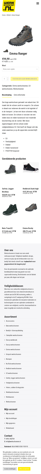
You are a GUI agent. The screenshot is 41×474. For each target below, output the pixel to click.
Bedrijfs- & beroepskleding (14, 330)
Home (3, 15)
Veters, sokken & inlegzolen (15, 387)
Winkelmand (10, 428)
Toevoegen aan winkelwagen (24, 79)
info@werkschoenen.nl (13, 441)
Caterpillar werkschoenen (14, 335)
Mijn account (10, 413)
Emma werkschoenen (20, 86)
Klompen (9, 359)
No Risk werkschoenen (13, 364)
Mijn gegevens (10, 423)
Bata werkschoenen (12, 326)
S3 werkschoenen (12, 373)
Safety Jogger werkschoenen (15, 378)
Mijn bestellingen (11, 418)
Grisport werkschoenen (13, 354)
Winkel (9, 15)
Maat (4, 65)
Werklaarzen (10, 397)
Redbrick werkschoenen (14, 368)
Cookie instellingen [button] (9, 469)
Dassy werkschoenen (13, 345)
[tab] (7, 95)
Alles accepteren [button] (24, 469)
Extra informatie (19, 95)
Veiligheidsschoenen (13, 383)
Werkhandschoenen (12, 392)
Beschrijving (7, 95)
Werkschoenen (18, 89)
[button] (37, 3)
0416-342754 (10, 439)
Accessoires (10, 321)
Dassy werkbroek (11, 340)
